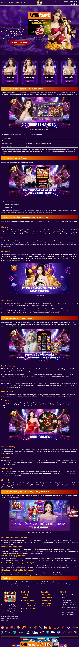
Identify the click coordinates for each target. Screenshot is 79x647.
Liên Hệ (25, 597)
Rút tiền (10, 2)
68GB (2, 605)
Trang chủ (58, 1)
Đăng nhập (73, 1)
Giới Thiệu (26, 595)
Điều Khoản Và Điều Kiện (30, 603)
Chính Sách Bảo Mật (28, 600)
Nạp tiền (3, 2)
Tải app (17, 2)
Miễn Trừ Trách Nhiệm (29, 608)
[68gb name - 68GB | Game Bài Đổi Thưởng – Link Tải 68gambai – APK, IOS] (39, 2)
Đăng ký (66, 1)
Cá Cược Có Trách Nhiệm (30, 606)
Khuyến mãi (74, 4)
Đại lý (23, 2)
